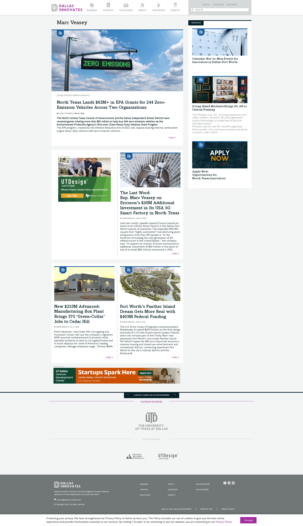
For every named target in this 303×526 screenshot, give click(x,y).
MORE (171, 138)
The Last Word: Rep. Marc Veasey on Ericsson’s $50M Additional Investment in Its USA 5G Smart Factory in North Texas (149, 203)
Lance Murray (65, 113)
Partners (232, 5)
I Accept (248, 520)
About (206, 5)
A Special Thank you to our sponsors (151, 395)
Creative (108, 10)
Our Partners (202, 490)
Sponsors (218, 5)
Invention (159, 10)
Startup (175, 10)
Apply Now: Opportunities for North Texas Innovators (208, 175)
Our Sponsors (203, 484)
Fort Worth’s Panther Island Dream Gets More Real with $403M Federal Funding (147, 312)
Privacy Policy (228, 509)
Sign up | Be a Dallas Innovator (176, 509)
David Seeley (128, 218)
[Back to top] (289, 503)
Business (92, 10)
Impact (143, 10)
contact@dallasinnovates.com (69, 500)
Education (126, 10)
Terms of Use (206, 509)
